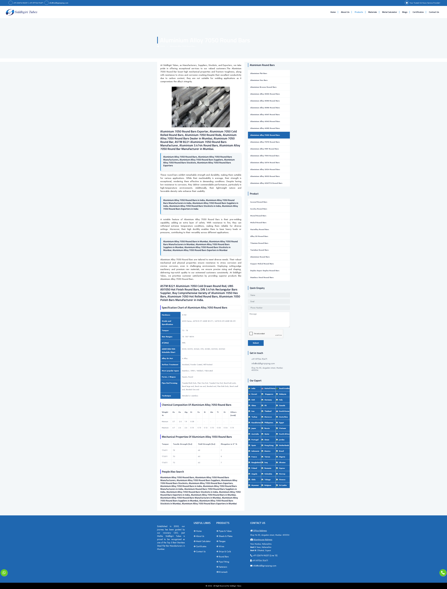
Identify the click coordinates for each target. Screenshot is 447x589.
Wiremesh (222, 572)
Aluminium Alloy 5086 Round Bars (265, 107)
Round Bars (223, 556)
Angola (254, 474)
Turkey (254, 417)
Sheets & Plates (225, 536)
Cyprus (282, 468)
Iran (252, 411)
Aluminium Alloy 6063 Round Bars (265, 121)
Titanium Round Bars (259, 243)
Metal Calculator (389, 12)
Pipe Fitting (223, 561)
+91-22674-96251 (20, 3)
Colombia (268, 474)
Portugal (254, 440)
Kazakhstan (256, 422)
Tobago (267, 479)
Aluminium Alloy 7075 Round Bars (265, 142)
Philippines (268, 422)
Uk (265, 405)
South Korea (284, 411)
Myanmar (255, 485)
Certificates (418, 12)
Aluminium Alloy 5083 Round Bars (265, 101)
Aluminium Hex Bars (259, 80)
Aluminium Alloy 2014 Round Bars (265, 162)
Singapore (268, 394)
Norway (282, 474)
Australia (255, 434)
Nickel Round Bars (258, 222)
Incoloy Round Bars (258, 209)
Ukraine (282, 462)
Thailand (267, 411)
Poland (254, 468)
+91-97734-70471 (36, 3)
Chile (253, 479)
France (254, 457)
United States (270, 388)
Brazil (281, 451)
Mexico (267, 451)
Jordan (281, 440)
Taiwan (267, 457)
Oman (266, 440)
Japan (253, 428)
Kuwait (254, 394)
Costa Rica (283, 417)
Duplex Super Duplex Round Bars (264, 270)
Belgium (267, 485)
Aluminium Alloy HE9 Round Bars (264, 149)
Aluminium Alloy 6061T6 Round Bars (266, 183)
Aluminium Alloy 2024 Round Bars (265, 169)
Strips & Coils (224, 551)
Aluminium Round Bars (260, 257)
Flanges (221, 541)
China (253, 405)
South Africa (284, 434)
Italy (281, 400)
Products (359, 12)
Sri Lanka (283, 485)
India (253, 388)
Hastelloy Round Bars (259, 229)
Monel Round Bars (258, 215)
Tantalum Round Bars (259, 250)
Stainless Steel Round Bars (262, 277)
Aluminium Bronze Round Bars (263, 87)
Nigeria (282, 457)
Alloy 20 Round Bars (259, 236)
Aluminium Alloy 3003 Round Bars (265, 176)
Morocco (268, 417)
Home (333, 12)
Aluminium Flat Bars (258, 73)
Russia (267, 428)
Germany (268, 400)
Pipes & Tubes (225, 531)
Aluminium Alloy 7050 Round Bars (265, 135)
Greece (282, 479)
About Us (345, 12)
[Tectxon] (21, 12)
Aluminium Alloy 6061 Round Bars (265, 114)
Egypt (281, 422)
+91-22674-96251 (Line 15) (265, 555)
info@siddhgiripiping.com (58, 3)
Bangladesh (256, 462)
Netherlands (284, 445)
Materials (372, 12)
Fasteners (222, 566)
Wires (221, 546)
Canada (282, 405)
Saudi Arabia (284, 388)
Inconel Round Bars (258, 202)
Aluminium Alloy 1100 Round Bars (264, 155)
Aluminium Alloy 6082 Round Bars (265, 128)
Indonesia (255, 451)
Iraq (266, 462)
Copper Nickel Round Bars (262, 263)
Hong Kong (268, 445)
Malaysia (282, 394)
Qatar (266, 434)
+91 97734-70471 (259, 359)
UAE (253, 400)
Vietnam (282, 428)
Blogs (404, 12)
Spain (253, 445)
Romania (267, 468)
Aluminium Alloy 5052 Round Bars (265, 94)
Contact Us (434, 12)
